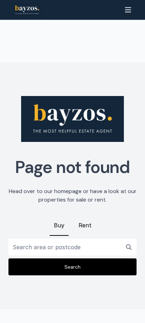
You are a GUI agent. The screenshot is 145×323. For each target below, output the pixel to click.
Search (72, 267)
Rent (85, 225)
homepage (68, 191)
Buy (59, 225)
